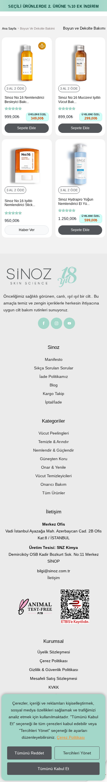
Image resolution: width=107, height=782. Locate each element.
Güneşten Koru (53, 458)
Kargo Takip (53, 393)
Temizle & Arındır (53, 441)
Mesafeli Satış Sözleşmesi (53, 678)
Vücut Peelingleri (54, 433)
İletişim (53, 577)
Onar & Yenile (53, 467)
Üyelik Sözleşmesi (53, 652)
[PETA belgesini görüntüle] (39, 608)
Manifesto (53, 359)
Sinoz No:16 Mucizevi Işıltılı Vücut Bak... (79, 100)
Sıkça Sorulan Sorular (53, 368)
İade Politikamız (53, 376)
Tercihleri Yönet (77, 753)
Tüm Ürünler (53, 493)
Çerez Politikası (54, 660)
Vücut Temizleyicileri (53, 476)
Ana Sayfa (9, 28)
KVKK (54, 687)
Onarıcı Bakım (53, 484)
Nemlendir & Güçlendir (53, 450)
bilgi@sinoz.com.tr (53, 571)
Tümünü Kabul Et (53, 768)
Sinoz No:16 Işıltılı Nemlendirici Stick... (20, 203)
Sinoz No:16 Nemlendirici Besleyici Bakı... (24, 100)
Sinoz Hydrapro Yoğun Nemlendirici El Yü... (75, 201)
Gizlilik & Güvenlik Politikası (53, 669)
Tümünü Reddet (29, 753)
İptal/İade (53, 402)
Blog (54, 385)
